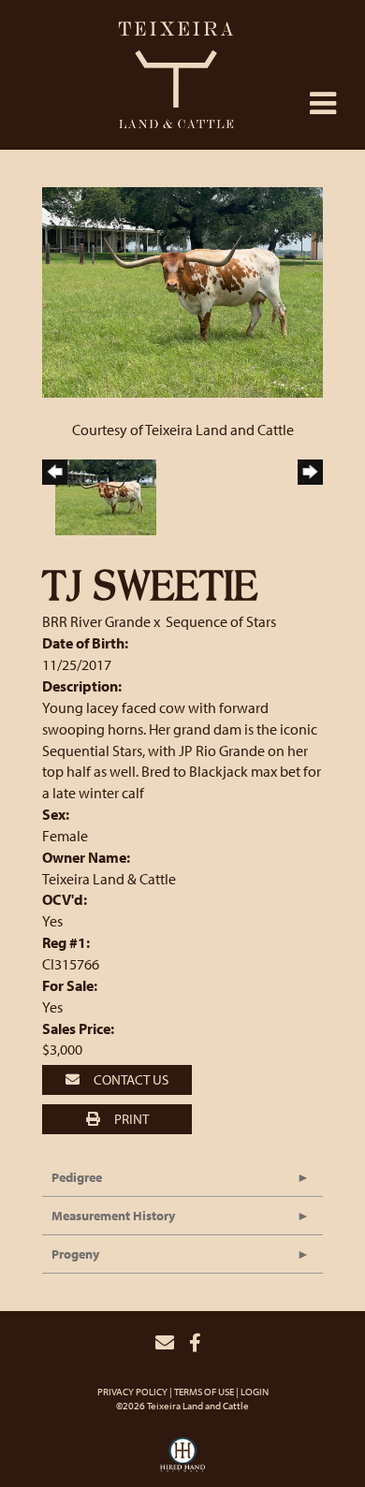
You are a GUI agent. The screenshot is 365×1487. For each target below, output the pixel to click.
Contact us (129, 1079)
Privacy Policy (132, 1391)
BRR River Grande (96, 621)
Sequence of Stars (221, 621)
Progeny (75, 1254)
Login (255, 1391)
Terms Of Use (204, 1391)
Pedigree (76, 1177)
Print (130, 1119)
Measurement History (113, 1215)
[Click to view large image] (182, 290)
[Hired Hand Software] (182, 1459)
